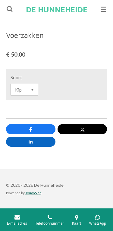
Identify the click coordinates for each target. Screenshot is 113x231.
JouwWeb (33, 193)
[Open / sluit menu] (103, 9)
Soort (16, 77)
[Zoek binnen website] (9, 9)
